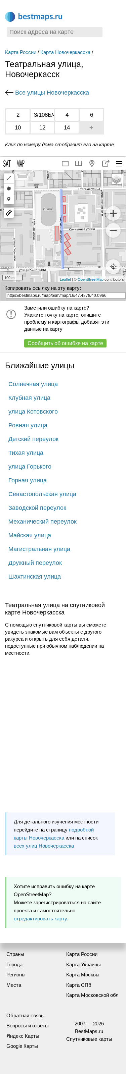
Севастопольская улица (42, 494)
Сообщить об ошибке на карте (65, 343)
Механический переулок (42, 521)
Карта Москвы (82, 974)
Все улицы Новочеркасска (52, 92)
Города (14, 964)
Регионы (16, 974)
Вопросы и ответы (27, 1025)
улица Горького (29, 466)
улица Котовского (33, 411)
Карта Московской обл (92, 995)
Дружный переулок (35, 562)
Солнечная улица (33, 384)
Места (13, 985)
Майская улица (29, 535)
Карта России (20, 52)
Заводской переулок (37, 507)
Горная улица (27, 480)
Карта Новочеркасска (65, 52)
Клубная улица (29, 397)
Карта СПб (78, 985)
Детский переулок (33, 439)
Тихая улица (25, 452)
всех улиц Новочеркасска (44, 846)
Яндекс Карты (22, 1036)
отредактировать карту (40, 918)
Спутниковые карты (89, 1039)
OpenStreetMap (90, 279)
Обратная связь (25, 1015)
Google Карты (22, 1046)
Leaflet (65, 279)
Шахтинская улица (34, 576)
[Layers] (117, 179)
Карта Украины (83, 964)
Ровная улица (27, 425)
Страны (15, 954)
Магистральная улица (39, 549)
